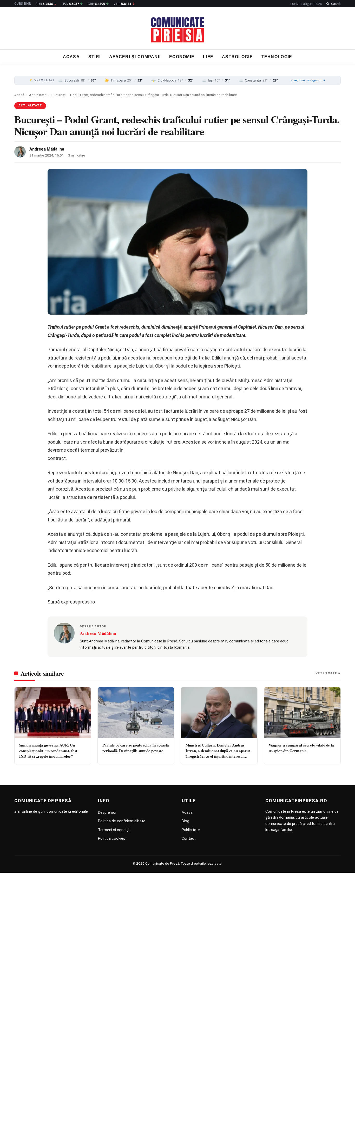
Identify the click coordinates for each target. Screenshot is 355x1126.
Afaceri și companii (135, 57)
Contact (189, 838)
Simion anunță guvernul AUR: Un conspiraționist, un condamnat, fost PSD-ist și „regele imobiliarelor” (48, 750)
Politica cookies (111, 838)
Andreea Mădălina (46, 149)
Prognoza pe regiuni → (308, 80)
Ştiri (94, 57)
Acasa (71, 57)
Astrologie (237, 57)
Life (208, 57)
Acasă (19, 95)
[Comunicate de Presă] (178, 30)
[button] (333, 3)
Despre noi (107, 812)
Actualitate (38, 95)
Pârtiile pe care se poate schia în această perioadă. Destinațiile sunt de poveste (135, 747)
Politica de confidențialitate (121, 821)
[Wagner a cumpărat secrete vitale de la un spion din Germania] (302, 712)
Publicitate (191, 829)
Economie (181, 57)
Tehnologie (276, 57)
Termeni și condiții (113, 829)
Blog (185, 821)
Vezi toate (326, 673)
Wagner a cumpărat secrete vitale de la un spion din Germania (301, 747)
